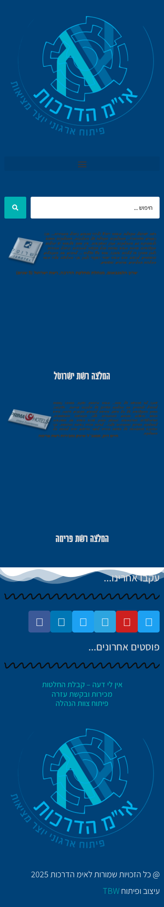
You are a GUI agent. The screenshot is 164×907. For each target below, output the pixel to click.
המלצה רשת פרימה (82, 539)
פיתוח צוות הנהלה (82, 703)
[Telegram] (105, 621)
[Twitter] (149, 621)
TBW (111, 891)
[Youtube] (127, 621)
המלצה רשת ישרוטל (82, 376)
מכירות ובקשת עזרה (82, 694)
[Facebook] (39, 621)
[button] (82, 163)
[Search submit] (15, 208)
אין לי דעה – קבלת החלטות (82, 684)
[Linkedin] (61, 621)
